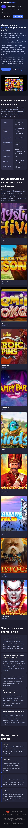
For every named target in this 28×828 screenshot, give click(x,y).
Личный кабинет (6, 16)
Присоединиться (18, 16)
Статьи (20, 9)
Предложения (5, 12)
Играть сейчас (6, 69)
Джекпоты (4, 9)
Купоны (19, 6)
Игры (3, 6)
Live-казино (13, 9)
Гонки (13, 12)
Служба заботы (11, 6)
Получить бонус (17, 69)
